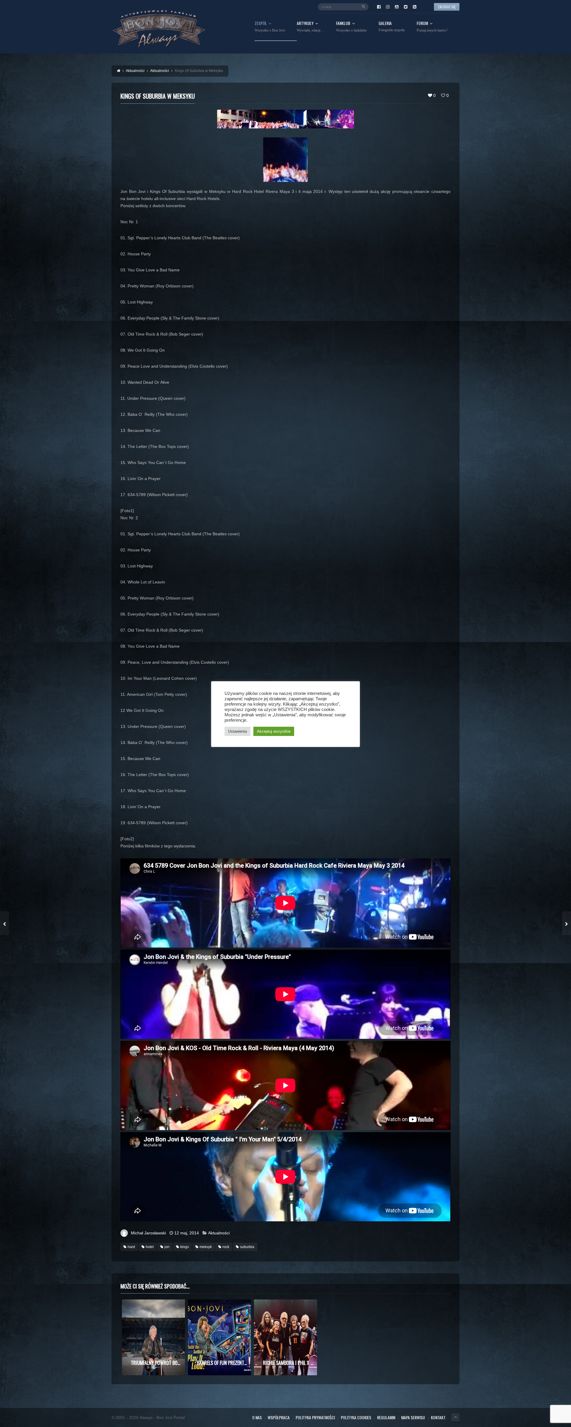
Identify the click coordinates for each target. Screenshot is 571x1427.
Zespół (270, 26)
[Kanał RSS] (414, 7)
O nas (257, 1417)
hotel (150, 1247)
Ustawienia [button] (237, 731)
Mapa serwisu (413, 1417)
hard (131, 1247)
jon (167, 1247)
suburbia (247, 1247)
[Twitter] (406, 7)
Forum (432, 26)
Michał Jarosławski (148, 1233)
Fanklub (351, 26)
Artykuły (310, 26)
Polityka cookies (356, 1417)
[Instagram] (388, 7)
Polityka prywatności (315, 1417)
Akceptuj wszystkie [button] (274, 731)
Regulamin (386, 1417)
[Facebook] (379, 7)
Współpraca (279, 1417)
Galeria (392, 26)
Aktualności (219, 1233)
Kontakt (438, 1417)
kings (184, 1247)
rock (225, 1247)
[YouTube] (397, 7)
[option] (153, 1337)
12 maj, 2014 (186, 1233)
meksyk (206, 1247)
